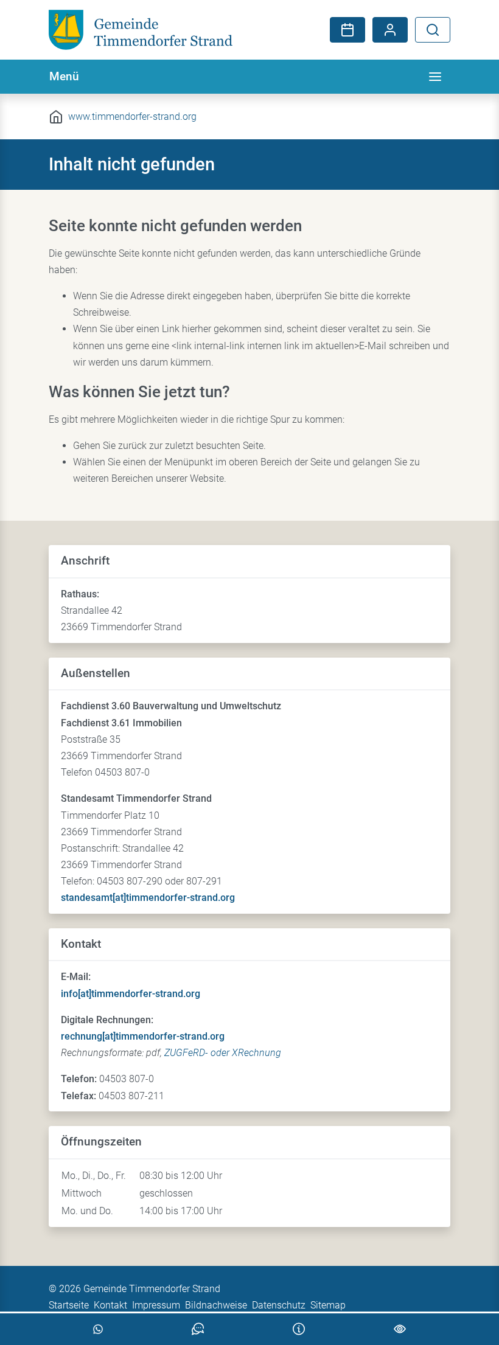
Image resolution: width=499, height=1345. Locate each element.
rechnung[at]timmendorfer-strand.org (143, 1036)
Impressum (156, 1305)
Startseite (69, 1305)
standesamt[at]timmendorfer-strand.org (148, 897)
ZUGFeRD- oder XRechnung (222, 1052)
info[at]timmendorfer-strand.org (130, 993)
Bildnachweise (216, 1305)
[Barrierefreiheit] (399, 1329)
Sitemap (328, 1305)
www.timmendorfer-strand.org (132, 116)
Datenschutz (278, 1305)
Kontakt (110, 1305)
